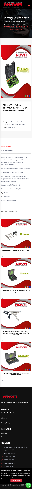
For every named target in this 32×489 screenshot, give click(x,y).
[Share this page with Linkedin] (14, 127)
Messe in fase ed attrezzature (15, 24)
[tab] (6, 147)
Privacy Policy (5, 423)
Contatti (4, 433)
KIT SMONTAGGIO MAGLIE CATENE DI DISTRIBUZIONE (16, 374)
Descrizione (6, 146)
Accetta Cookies (16, 481)
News (3, 437)
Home (6, 22)
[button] (4, 117)
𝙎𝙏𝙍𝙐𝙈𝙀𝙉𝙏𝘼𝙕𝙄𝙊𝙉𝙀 (18, 22)
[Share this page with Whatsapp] (16, 127)
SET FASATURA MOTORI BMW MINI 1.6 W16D (16, 251)
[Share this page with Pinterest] (12, 127)
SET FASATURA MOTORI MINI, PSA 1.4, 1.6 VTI (16, 291)
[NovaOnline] (13, 4)
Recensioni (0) (7, 150)
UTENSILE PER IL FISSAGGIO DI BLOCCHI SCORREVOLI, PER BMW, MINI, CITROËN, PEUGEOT (16, 333)
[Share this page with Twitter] (10, 127)
